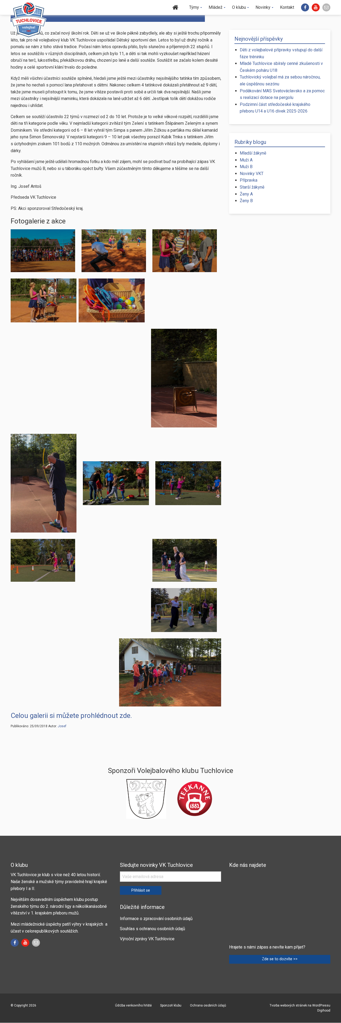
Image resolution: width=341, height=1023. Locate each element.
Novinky (262, 7)
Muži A (246, 160)
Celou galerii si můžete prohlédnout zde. (71, 716)
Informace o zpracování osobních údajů (156, 918)
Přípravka (248, 180)
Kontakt (287, 7)
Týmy (194, 7)
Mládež (215, 7)
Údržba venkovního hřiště (133, 1005)
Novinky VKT (251, 173)
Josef (62, 726)
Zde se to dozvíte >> (280, 959)
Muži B (246, 166)
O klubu (239, 7)
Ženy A (246, 194)
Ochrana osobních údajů (208, 1005)
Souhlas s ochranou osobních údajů (152, 928)
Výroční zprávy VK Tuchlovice (147, 938)
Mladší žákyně (253, 153)
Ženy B (246, 200)
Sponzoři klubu (170, 1005)
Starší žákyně (252, 187)
